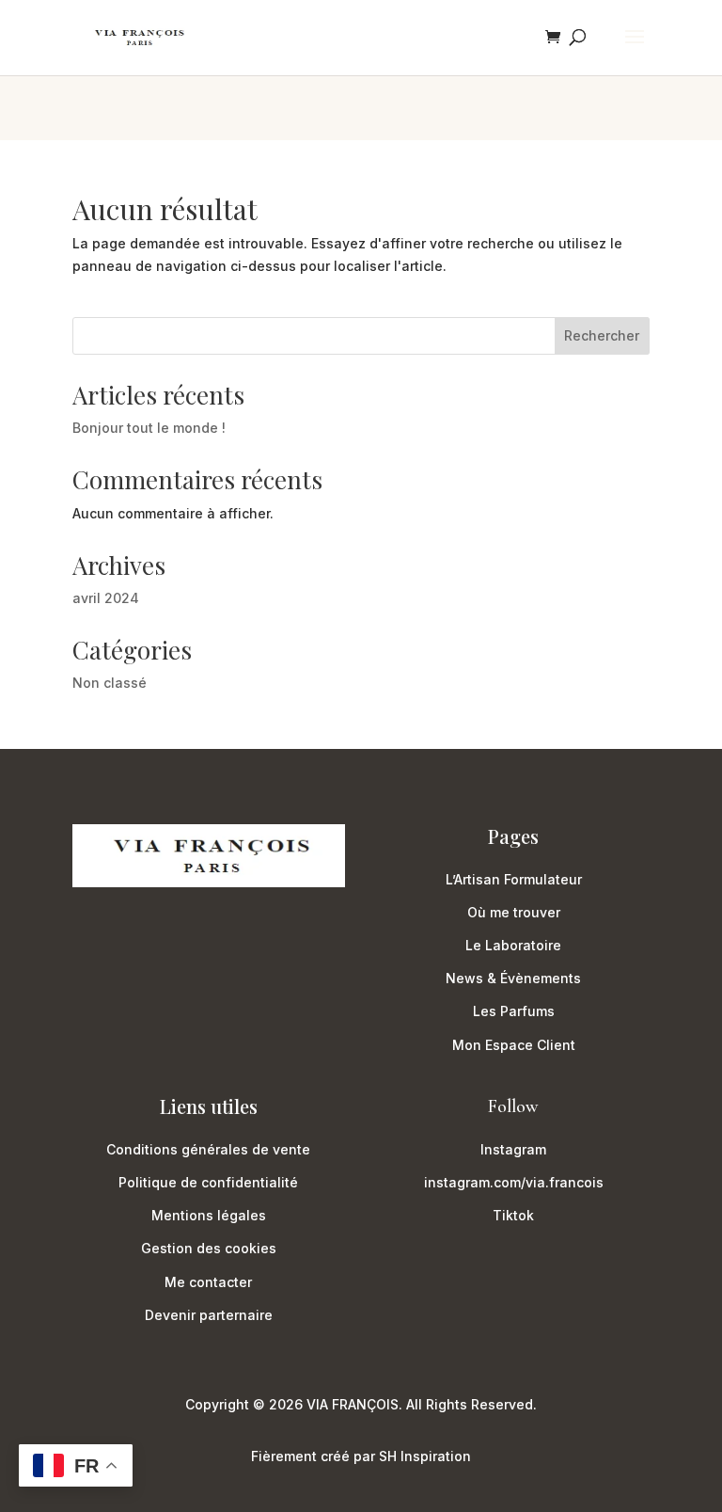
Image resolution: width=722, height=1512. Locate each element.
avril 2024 (105, 598)
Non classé (109, 683)
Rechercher (601, 335)
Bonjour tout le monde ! (149, 428)
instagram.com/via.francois (514, 1182)
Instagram (513, 1149)
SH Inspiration (425, 1456)
